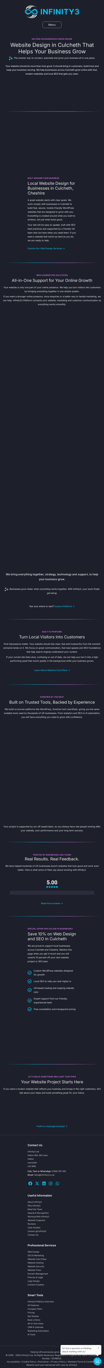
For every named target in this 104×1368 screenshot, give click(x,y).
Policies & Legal (35, 1277)
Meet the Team (35, 1209)
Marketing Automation (38, 1331)
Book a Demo (34, 1320)
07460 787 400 (59, 1171)
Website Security (36, 1266)
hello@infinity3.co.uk (44, 1175)
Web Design (33, 1252)
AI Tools (31, 1334)
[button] (30, 1183)
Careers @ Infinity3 (37, 1231)
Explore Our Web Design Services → (46, 248)
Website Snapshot (36, 1220)
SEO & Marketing (36, 1255)
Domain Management (38, 1273)
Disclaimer (43, 1361)
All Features (33, 1305)
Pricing (31, 1312)
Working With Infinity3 (38, 1216)
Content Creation (36, 1284)
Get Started (33, 1316)
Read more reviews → (52, 903)
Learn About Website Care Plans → (52, 670)
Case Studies (34, 1227)
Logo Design (34, 1281)
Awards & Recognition (38, 1213)
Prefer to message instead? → (52, 1126)
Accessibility (13, 1361)
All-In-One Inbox (35, 1323)
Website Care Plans (37, 1259)
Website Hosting (35, 1262)
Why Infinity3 (34, 1205)
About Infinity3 (35, 1202)
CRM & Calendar (35, 1327)
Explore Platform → (64, 606)
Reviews (32, 1224)
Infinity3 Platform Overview (41, 1301)
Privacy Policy (58, 1361)
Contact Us (33, 1235)
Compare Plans (35, 1309)
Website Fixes (34, 1270)
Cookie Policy (29, 1361)
